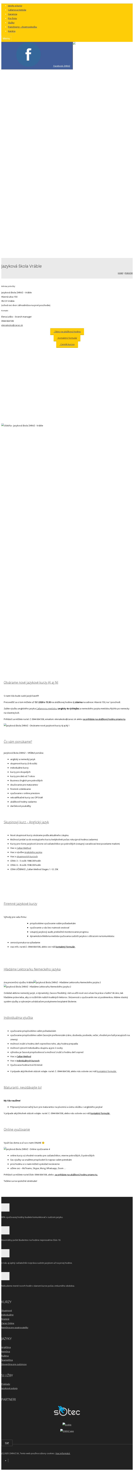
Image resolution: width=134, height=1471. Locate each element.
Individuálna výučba (18, 1017)
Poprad (37, 126)
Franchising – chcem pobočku (22, 26)
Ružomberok (40, 189)
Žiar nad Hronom (42, 177)
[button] (79, 62)
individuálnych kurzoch (28, 1060)
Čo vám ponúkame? (18, 741)
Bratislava (39, 87)
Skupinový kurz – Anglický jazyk (26, 822)
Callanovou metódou (46, 708)
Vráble (37, 160)
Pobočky (129, 273)
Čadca (37, 92)
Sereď (37, 143)
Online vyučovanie (17, 1129)
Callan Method (24, 848)
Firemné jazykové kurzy (20, 903)
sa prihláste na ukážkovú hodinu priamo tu (104, 719)
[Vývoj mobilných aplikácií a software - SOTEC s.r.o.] (67, 1415)
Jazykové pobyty (9, 1388)
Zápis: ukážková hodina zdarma (37, 245)
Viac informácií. (62, 1453)
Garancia (12, 14)
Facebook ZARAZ (61, 65)
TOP (7, 1442)
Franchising (26, 223)
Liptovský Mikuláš (42, 185)
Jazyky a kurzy (15, 5)
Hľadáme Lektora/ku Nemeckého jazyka (32, 969)
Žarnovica (39, 172)
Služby (11, 22)
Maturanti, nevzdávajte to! (23, 1087)
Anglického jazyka (33, 852)
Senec (37, 138)
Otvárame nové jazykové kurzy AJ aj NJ (31, 682)
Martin (37, 100)
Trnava (37, 155)
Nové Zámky (40, 113)
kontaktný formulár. (65, 946)
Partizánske (40, 117)
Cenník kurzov (67, 344)
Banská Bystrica (42, 83)
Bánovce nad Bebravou (45, 79)
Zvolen (37, 164)
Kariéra (11, 31)
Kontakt (18, 236)
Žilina (36, 181)
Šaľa (36, 147)
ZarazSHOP (20, 253)
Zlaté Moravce (41, 168)
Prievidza (38, 134)
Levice (37, 96)
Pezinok (38, 121)
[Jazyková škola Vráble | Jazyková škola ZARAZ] (97, 50)
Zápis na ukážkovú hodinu (67, 331)
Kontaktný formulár (30, 249)
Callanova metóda (17, 9)
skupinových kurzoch (27, 856)
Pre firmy (12, 18)
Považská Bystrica (43, 130)
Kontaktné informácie (31, 240)
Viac (16, 202)
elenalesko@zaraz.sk (12, 325)
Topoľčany (39, 151)
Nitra (36, 104)
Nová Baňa (39, 109)
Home (120, 273)
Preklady (5, 1384)
